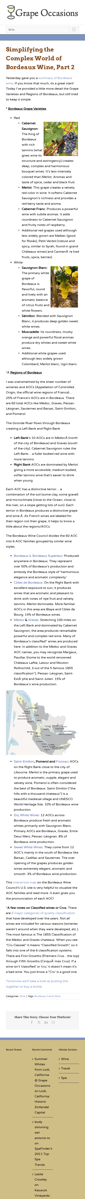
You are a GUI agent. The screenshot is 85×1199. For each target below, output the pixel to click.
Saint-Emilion (24, 761)
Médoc (19, 620)
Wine (22, 996)
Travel (65, 1068)
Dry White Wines (26, 815)
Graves (33, 620)
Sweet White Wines (28, 847)
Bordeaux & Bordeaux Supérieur (38, 556)
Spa (64, 1078)
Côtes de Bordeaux (28, 583)
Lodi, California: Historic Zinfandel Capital (42, 1101)
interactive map (25, 882)
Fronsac (62, 761)
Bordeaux (39, 996)
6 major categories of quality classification (43, 913)
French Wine (53, 996)
